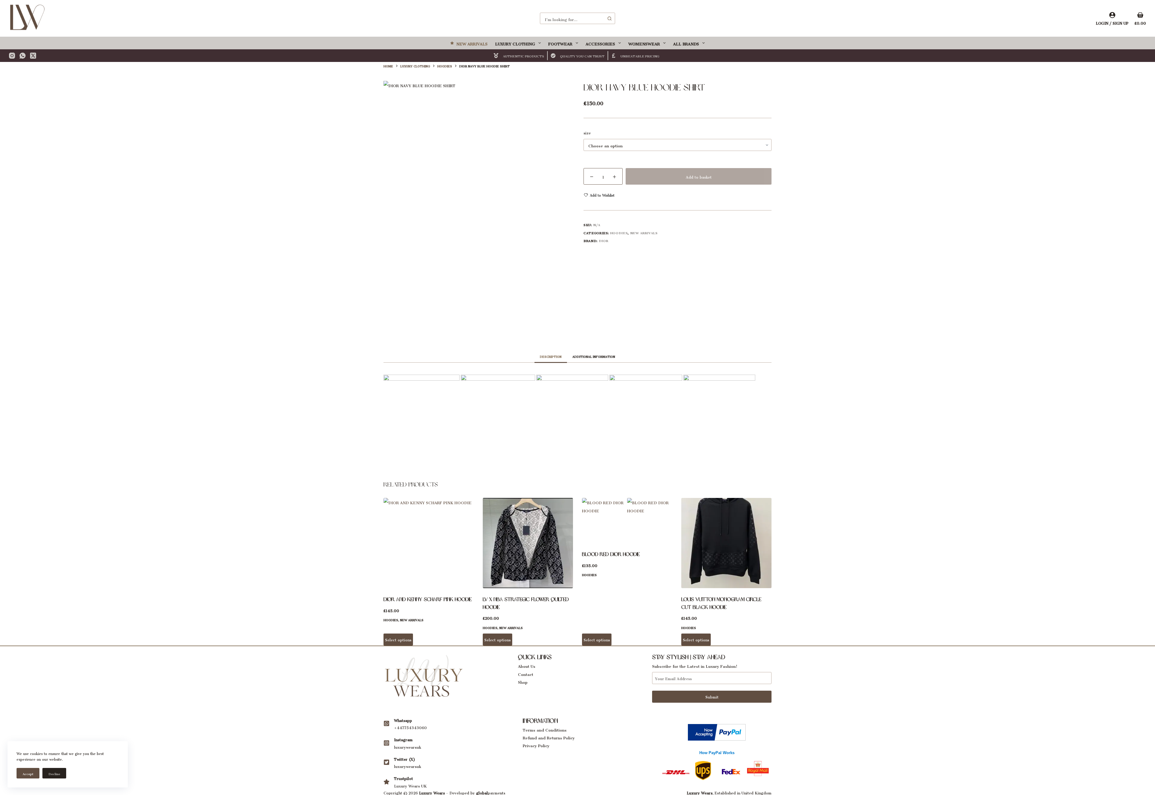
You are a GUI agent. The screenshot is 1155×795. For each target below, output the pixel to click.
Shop (523, 681)
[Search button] (609, 18)
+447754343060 (410, 727)
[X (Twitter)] (33, 56)
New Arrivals (472, 43)
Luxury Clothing (515, 43)
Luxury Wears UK (410, 785)
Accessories (600, 43)
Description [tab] (551, 356)
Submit (712, 696)
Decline (54, 773)
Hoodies (619, 232)
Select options (398, 639)
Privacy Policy (536, 745)
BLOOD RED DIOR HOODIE (611, 554)
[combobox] (572, 18)
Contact (525, 673)
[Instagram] (12, 56)
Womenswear (644, 43)
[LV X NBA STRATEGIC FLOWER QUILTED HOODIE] (528, 543)
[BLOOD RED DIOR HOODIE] (627, 520)
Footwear (560, 43)
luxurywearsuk (407, 746)
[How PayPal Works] (717, 730)
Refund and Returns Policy (549, 737)
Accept (28, 773)
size (587, 132)
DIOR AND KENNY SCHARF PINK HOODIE (427, 599)
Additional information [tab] (593, 356)
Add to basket (699, 176)
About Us (526, 665)
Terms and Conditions (545, 729)
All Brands (686, 43)
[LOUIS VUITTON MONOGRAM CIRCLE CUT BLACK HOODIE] (726, 543)
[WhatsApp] (23, 56)
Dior (603, 240)
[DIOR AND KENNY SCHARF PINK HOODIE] (428, 543)
